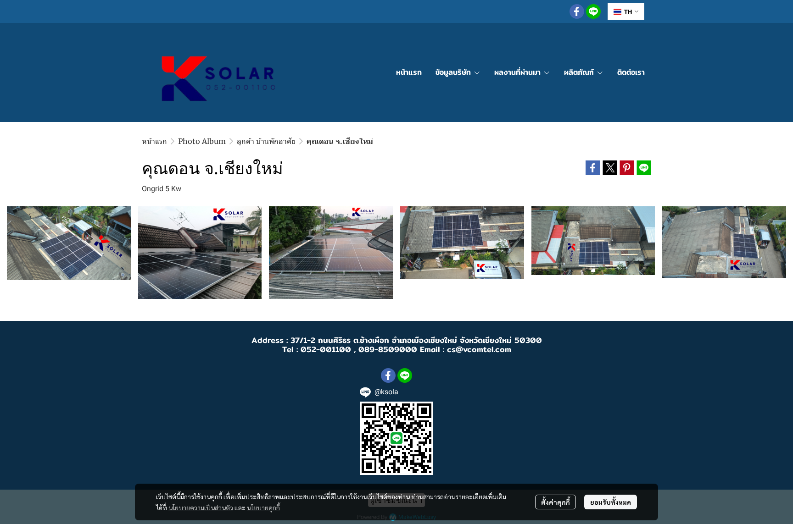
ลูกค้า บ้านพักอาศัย (266, 141)
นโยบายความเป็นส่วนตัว (200, 507)
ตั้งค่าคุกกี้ (555, 502)
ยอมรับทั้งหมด (610, 502)
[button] (626, 11)
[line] (593, 11)
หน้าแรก (154, 141)
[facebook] (577, 11)
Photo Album (202, 141)
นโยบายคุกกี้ (263, 507)
